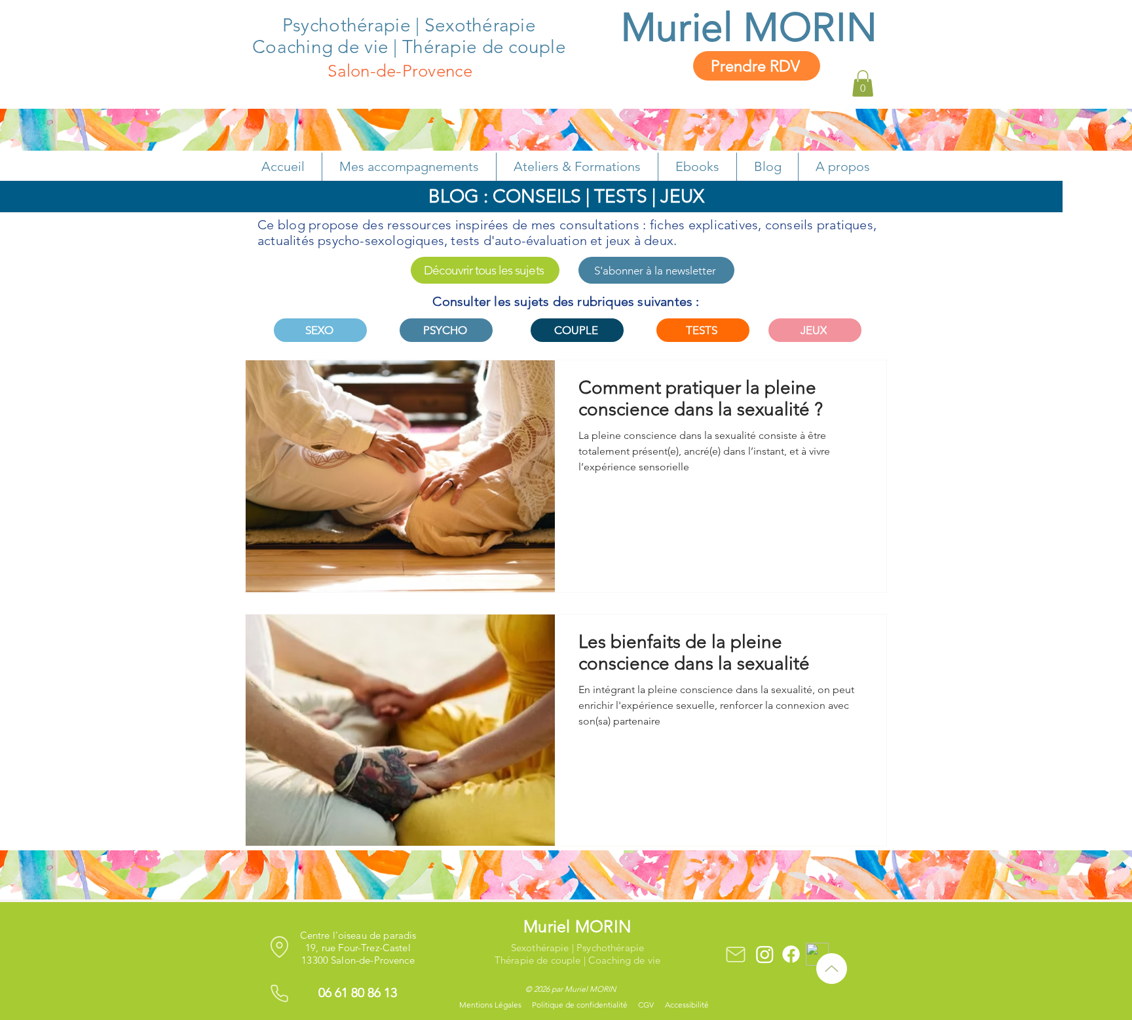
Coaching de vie (320, 47)
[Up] (831, 968)
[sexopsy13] (764, 954)
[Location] (279, 946)
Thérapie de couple (484, 47)
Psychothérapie (348, 25)
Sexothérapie (480, 25)
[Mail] (735, 954)
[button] (863, 83)
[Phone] (279, 993)
